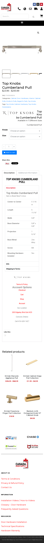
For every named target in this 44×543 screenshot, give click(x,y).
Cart (22, 295)
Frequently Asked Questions (14, 509)
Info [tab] (7, 264)
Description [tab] (9, 173)
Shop (22, 299)
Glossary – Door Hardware (13, 505)
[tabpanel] (22, 225)
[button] (22, 22)
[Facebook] (34, 4)
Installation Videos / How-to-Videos (18, 500)
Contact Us (6, 487)
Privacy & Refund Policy (12, 483)
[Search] (33, 17)
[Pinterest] (41, 4)
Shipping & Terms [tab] (13, 269)
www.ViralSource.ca (21, 539)
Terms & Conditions (10, 479)
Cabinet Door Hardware (19, 98)
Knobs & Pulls (11, 101)
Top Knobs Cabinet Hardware (17, 104)
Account (22, 303)
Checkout (22, 290)
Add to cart (10, 152)
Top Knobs (32, 101)
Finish (5, 130)
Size (4, 136)
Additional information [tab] (27, 173)
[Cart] (41, 15)
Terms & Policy (22, 284)
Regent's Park (22, 101)
